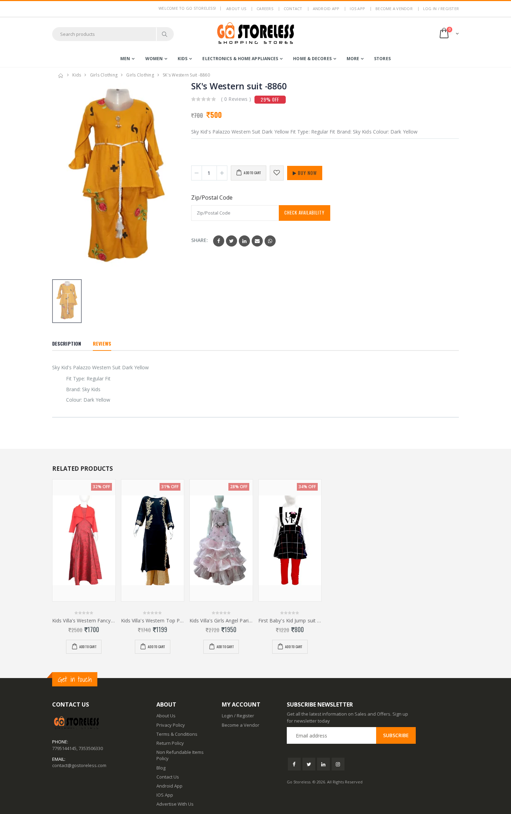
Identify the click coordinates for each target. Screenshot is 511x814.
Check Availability (304, 212)
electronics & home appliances (240, 59)
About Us (166, 715)
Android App (326, 8)
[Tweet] (231, 241)
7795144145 (64, 748)
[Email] (257, 241)
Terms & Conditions (176, 734)
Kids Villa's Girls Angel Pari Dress (221, 621)
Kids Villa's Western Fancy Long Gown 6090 (84, 621)
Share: (199, 240)
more (353, 59)
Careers (265, 8)
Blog (160, 768)
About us (236, 8)
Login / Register (238, 715)
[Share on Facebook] (218, 241)
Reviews (102, 343)
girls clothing (104, 75)
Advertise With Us (175, 804)
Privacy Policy (170, 725)
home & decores (312, 59)
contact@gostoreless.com (79, 765)
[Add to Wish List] (277, 173)
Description (66, 343)
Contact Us (167, 777)
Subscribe (396, 735)
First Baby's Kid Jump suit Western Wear (290, 621)
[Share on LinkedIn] (244, 241)
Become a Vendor (394, 8)
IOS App (357, 8)
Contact (293, 8)
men (125, 59)
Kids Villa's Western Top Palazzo (153, 621)
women (154, 59)
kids (182, 59)
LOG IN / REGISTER (441, 8)
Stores (382, 59)
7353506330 (91, 748)
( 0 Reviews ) (236, 99)
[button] (448, 33)
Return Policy (170, 743)
